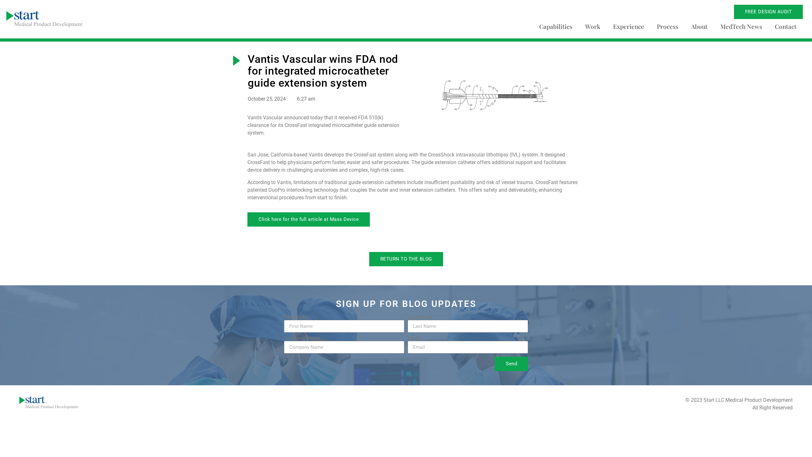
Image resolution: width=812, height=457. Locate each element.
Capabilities (556, 26)
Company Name (302, 338)
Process (667, 26)
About (699, 26)
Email (414, 338)
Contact (785, 26)
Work (592, 26)
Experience (628, 26)
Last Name (420, 317)
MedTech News (741, 26)
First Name (296, 317)
